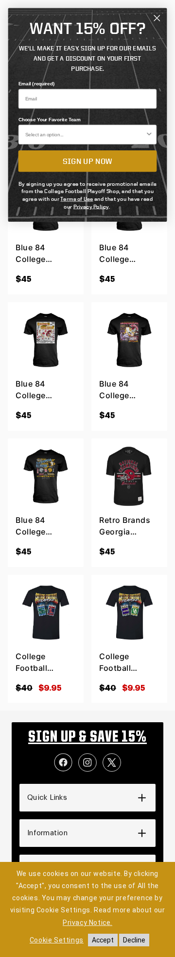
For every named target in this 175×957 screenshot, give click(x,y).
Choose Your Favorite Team (49, 119)
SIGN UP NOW (87, 160)
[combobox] (85, 134)
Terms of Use (76, 199)
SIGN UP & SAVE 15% (87, 738)
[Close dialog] (157, 18)
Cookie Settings (57, 940)
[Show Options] (149, 134)
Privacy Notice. (87, 922)
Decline (134, 940)
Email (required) (36, 83)
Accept (103, 940)
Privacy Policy (91, 206)
